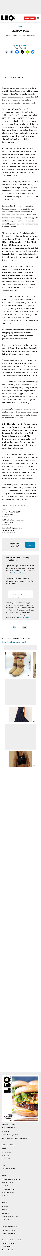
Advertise (5, 1210)
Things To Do (6, 1152)
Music (4, 1162)
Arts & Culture (6, 1155)
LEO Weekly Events (8, 1189)
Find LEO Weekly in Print (10, 1135)
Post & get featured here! (14, 642)
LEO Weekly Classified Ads (11, 1179)
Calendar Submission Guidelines (12, 1240)
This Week (5, 1131)
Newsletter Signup (8, 1192)
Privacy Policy (6, 1246)
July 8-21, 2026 (9, 1124)
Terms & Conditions (8, 1250)
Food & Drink (6, 1158)
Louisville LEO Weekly (9, 1230)
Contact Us (5, 1213)
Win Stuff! (5, 1186)
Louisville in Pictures (8, 1168)
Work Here (5, 1219)
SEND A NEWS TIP (30, 544)
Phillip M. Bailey (22, 46)
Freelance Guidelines (9, 1243)
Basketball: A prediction (12, 528)
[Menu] (38, 18)
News (20, 26)
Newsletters (29, 18)
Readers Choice (7, 1182)
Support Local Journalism (10, 1216)
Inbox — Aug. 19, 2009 (11, 512)
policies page (24, 617)
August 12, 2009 (26, 505)
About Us (5, 1206)
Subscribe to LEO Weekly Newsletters (14, 1138)
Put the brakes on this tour (13, 520)
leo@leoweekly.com (18, 573)
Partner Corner (7, 1196)
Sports (4, 1165)
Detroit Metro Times (8, 1233)
